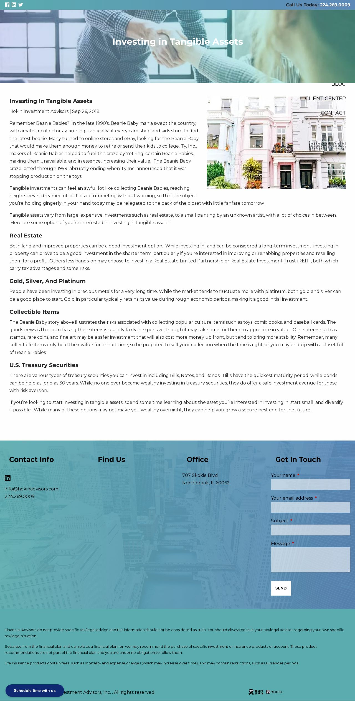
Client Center (325, 98)
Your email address (310, 498)
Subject (303, 520)
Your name (306, 475)
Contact (333, 113)
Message (304, 543)
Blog (338, 84)
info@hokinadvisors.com (31, 489)
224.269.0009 (335, 4)
